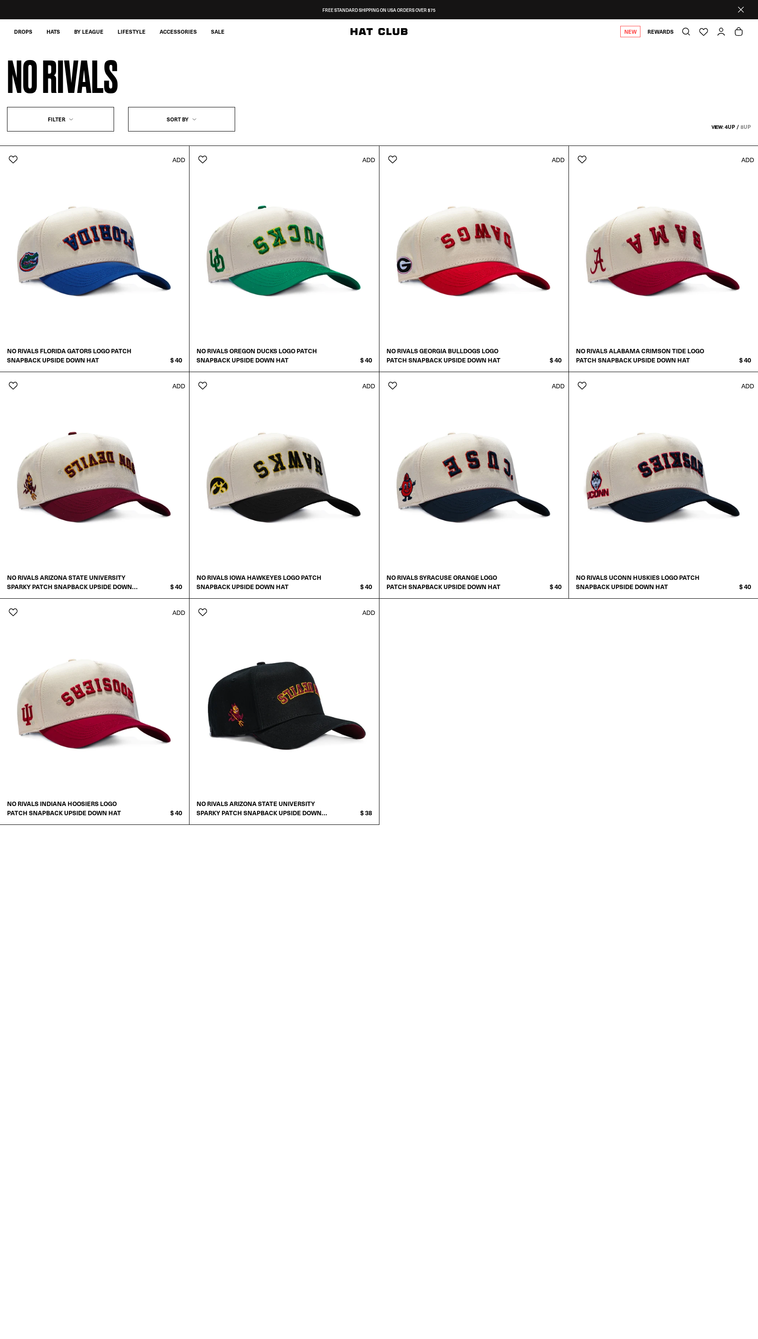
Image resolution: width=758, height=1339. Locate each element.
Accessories (178, 31)
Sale (218, 31)
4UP (730, 126)
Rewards (660, 31)
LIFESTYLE (132, 31)
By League (89, 31)
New (630, 31)
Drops (23, 31)
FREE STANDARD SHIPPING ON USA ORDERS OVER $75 (379, 10)
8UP (745, 126)
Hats (53, 31)
